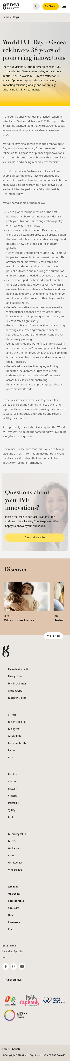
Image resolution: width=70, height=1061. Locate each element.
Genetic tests (14, 736)
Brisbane (12, 789)
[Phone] (37, 6)
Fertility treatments (17, 722)
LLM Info (16, 1049)
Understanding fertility (19, 669)
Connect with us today (35, 537)
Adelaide (12, 781)
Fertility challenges (17, 683)
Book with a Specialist (12, 951)
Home (6, 17)
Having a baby (15, 676)
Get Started (50, 6)
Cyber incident (15, 870)
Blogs (16, 17)
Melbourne (13, 803)
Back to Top (55, 635)
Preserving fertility (17, 743)
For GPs (12, 841)
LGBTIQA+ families (17, 698)
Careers (12, 855)
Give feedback (15, 862)
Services (12, 715)
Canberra (12, 796)
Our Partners (14, 848)
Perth (11, 817)
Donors (11, 750)
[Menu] (64, 6)
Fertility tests (14, 729)
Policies (6, 1049)
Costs (11, 757)
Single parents (15, 691)
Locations (12, 774)
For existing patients (18, 834)
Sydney (11, 810)
